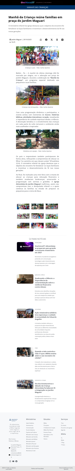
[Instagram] (10, 461)
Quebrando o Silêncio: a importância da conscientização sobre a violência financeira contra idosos (44, 282)
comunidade (38, 309)
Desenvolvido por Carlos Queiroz (66, 468)
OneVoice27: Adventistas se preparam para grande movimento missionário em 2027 (45, 249)
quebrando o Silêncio (40, 274)
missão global (38, 242)
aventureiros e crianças (40, 380)
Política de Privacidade (37, 468)
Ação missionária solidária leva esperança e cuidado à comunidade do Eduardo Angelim (46, 316)
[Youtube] (13, 461)
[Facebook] (16, 461)
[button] (40, 39)
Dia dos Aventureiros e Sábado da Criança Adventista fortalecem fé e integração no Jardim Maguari (45, 388)
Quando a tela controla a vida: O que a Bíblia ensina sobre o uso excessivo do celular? (45, 354)
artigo (36, 348)
